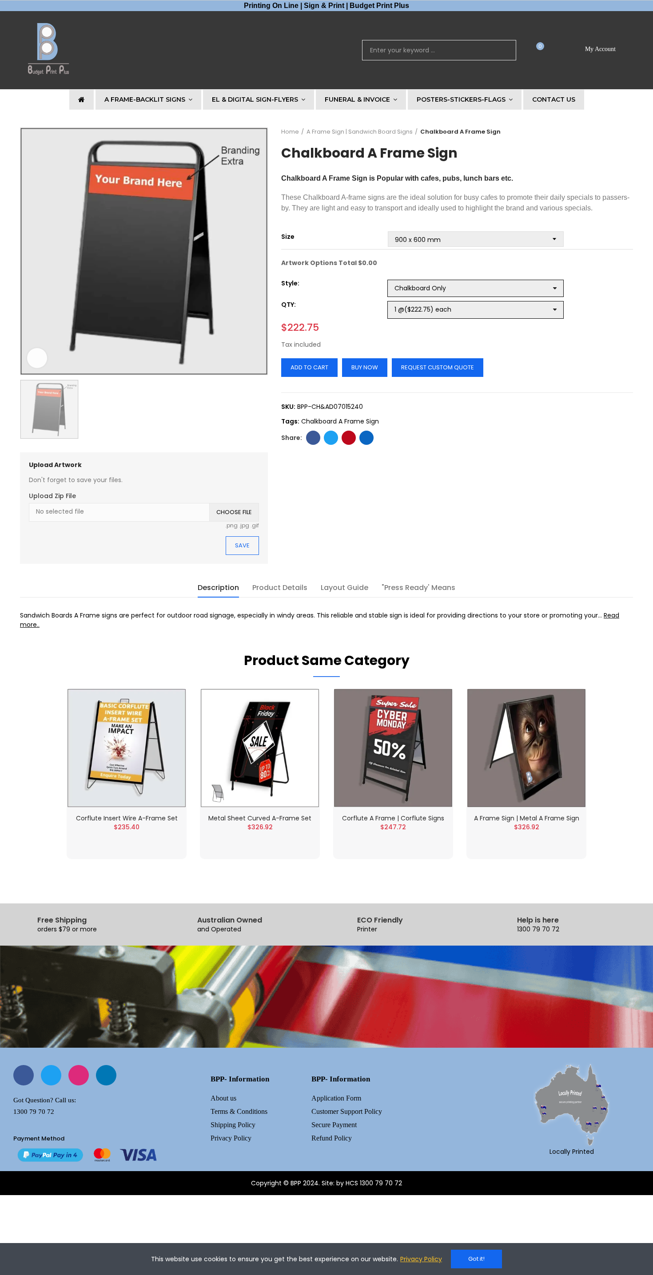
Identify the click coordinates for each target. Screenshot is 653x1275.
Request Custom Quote (437, 367)
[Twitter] (51, 1075)
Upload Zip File (52, 495)
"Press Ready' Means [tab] (418, 587)
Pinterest (349, 438)
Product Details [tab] (279, 587)
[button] (537, 50)
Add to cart (309, 367)
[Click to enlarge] (37, 358)
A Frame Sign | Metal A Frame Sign (526, 818)
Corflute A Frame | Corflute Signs (393, 818)
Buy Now (364, 367)
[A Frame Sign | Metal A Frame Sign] (526, 748)
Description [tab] (218, 587)
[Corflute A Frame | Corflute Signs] (393, 748)
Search (502, 50)
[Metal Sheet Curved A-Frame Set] (260, 748)
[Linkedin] (106, 1075)
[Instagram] (78, 1075)
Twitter (331, 438)
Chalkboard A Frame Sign (340, 421)
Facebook (313, 438)
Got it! (476, 1259)
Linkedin (366, 438)
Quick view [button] (163, 704)
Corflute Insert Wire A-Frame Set (127, 818)
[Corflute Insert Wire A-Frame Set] (127, 748)
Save (242, 545)
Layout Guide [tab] (344, 587)
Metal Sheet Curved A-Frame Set (259, 818)
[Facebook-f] (23, 1075)
